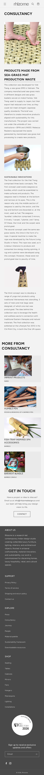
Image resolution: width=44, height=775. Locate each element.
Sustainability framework (15, 642)
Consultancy (10, 620)
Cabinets (8, 674)
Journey (8, 625)
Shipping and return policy (16, 594)
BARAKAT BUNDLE (13, 473)
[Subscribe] (36, 754)
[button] (5, 4)
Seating (8, 663)
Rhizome (25, 772)
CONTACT (22, 514)
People (8, 631)
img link (7, 23)
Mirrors (8, 679)
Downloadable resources (15, 647)
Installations (10, 707)
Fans (7, 685)
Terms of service (12, 588)
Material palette (11, 637)
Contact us (9, 599)
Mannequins (10, 696)
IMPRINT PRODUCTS (14, 377)
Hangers (8, 690)
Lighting (8, 701)
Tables (7, 669)
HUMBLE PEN (11, 408)
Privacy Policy (10, 583)
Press (7, 615)
